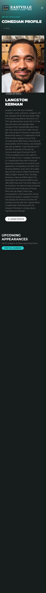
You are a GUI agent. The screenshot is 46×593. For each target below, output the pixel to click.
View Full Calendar (12, 248)
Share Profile (17, 219)
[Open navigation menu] (42, 8)
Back (8, 28)
